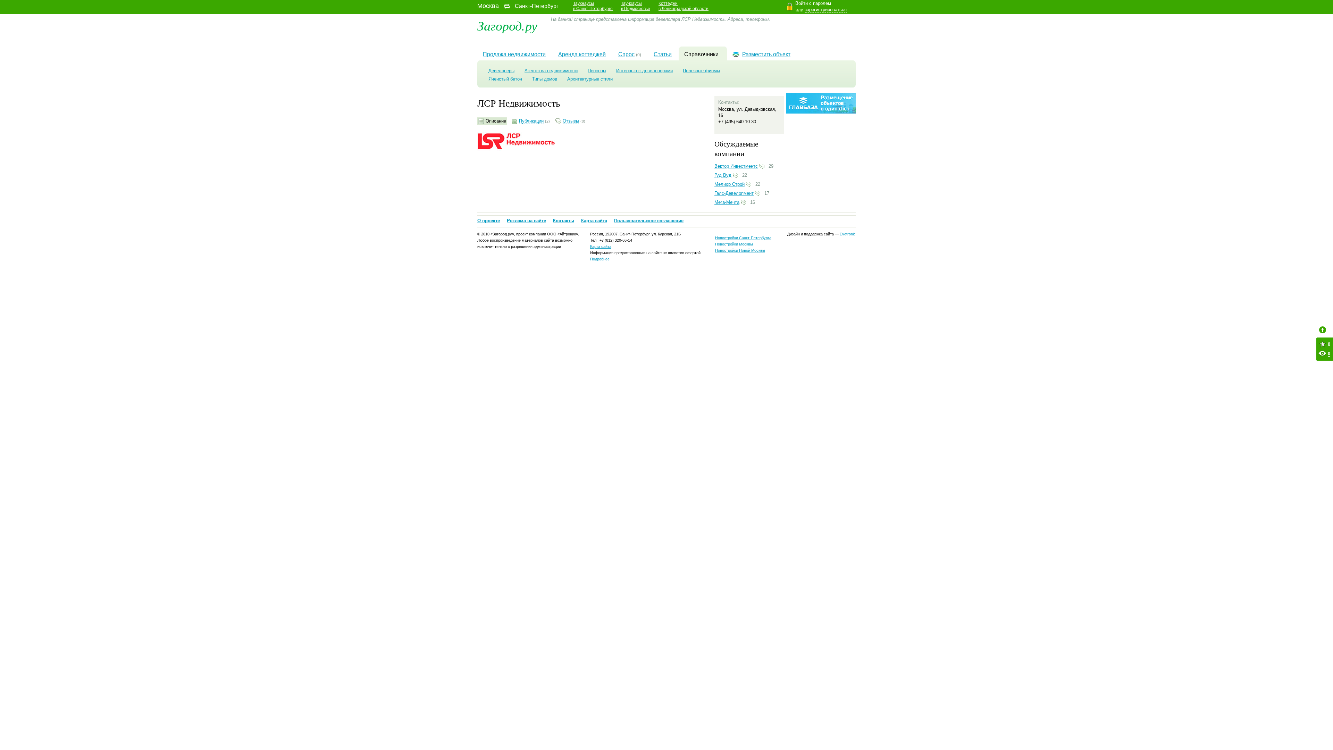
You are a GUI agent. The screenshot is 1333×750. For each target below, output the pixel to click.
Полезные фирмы (701, 70)
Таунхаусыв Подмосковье (635, 6)
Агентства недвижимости (551, 70)
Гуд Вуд (722, 175)
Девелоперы (501, 70)
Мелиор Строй (729, 184)
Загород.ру (507, 25)
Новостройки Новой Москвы (740, 250)
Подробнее (600, 259)
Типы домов (544, 79)
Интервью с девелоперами (644, 70)
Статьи (663, 54)
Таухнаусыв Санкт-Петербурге (593, 6)
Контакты (563, 220)
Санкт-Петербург (537, 6)
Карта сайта (594, 220)
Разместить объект (766, 54)
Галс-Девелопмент (734, 193)
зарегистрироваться (826, 9)
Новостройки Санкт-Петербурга (743, 238)
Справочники (701, 54)
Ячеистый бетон (505, 79)
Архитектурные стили (590, 79)
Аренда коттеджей (582, 54)
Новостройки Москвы (734, 244)
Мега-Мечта (726, 202)
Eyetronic (848, 234)
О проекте (488, 220)
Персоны (597, 70)
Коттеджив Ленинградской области (684, 6)
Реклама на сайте (526, 220)
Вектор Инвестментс (736, 166)
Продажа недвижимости (514, 54)
